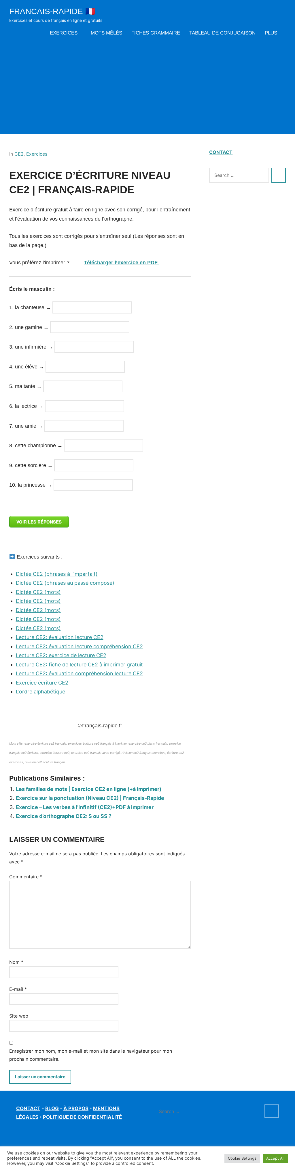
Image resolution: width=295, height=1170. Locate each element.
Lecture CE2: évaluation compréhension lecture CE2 (79, 673)
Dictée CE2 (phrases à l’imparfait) (57, 574)
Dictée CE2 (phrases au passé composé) (65, 583)
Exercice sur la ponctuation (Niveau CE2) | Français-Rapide (90, 798)
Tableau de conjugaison (222, 33)
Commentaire (25, 877)
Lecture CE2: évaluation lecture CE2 (59, 637)
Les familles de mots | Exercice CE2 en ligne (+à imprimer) (88, 789)
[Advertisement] (147, 85)
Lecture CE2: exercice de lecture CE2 (61, 655)
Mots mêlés (106, 33)
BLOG (52, 1108)
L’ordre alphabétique (40, 692)
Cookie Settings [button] (242, 1158)
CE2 (19, 154)
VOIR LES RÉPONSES (39, 522)
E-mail (18, 989)
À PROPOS (75, 1108)
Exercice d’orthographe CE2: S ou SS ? (63, 816)
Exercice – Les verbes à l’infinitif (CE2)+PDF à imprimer (85, 807)
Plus (271, 33)
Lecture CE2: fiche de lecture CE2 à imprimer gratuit (79, 665)
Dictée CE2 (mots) (38, 592)
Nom (16, 962)
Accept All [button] (275, 1158)
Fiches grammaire (155, 33)
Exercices (63, 33)
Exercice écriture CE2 (42, 683)
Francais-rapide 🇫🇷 (52, 11)
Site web (18, 1016)
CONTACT (220, 152)
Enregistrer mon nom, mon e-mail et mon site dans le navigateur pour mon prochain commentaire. (90, 1055)
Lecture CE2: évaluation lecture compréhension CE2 (79, 646)
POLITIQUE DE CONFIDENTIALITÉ (82, 1117)
